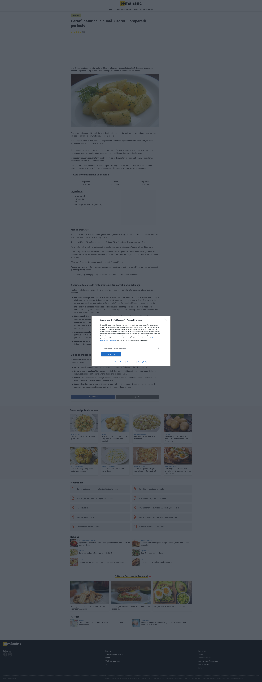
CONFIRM (111, 354)
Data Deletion (119, 362)
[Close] (166, 320)
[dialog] (131, 341)
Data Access (131, 362)
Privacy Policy (142, 362)
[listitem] (131, 348)
